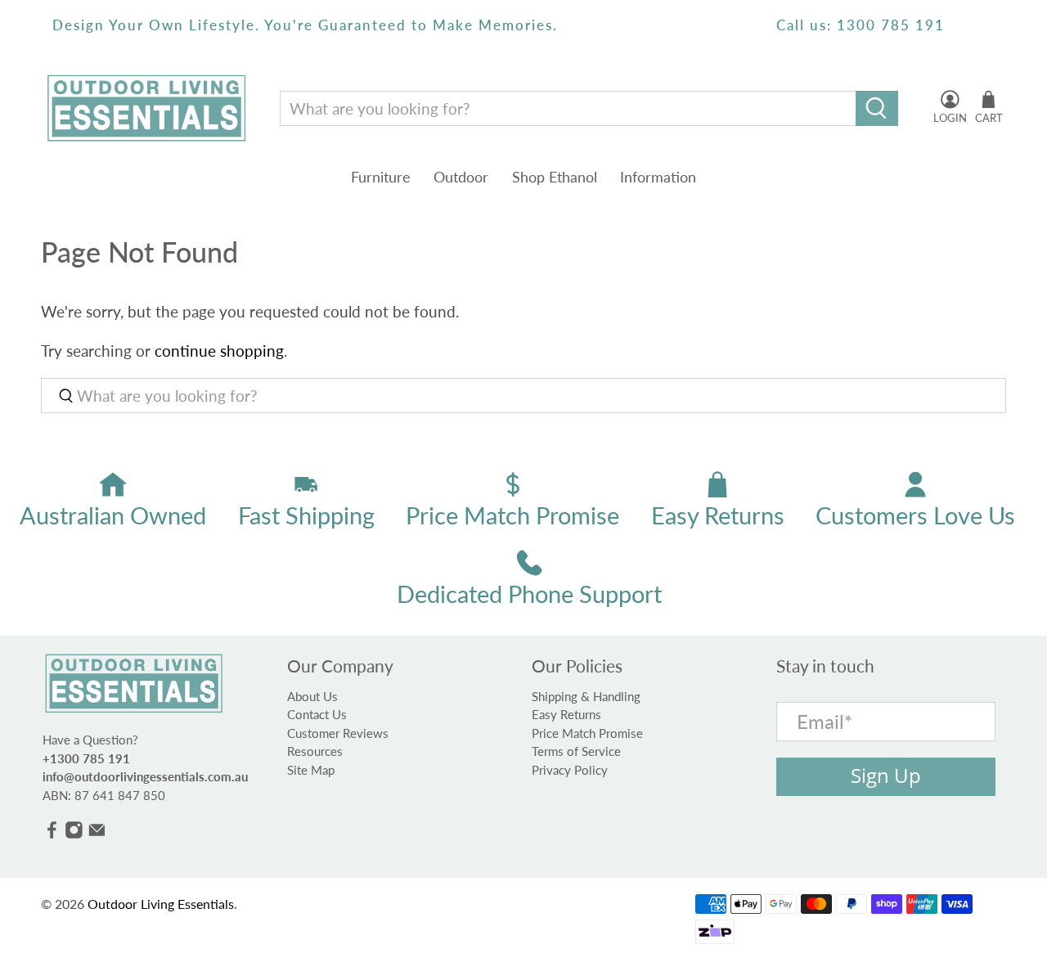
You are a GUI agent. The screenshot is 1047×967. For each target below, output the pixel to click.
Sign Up (886, 775)
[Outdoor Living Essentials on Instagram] (74, 834)
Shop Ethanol (554, 177)
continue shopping (219, 350)
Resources (315, 751)
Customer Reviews (338, 733)
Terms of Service (576, 751)
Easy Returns (566, 714)
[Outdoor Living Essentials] (146, 108)
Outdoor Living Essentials (161, 903)
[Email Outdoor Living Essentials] (97, 834)
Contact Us (317, 714)
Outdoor (461, 177)
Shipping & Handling (586, 696)
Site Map (311, 769)
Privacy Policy (570, 769)
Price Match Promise (587, 733)
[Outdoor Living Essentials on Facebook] (52, 834)
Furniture (381, 177)
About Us (312, 696)
